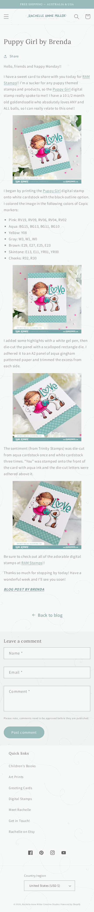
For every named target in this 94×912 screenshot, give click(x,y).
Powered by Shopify (71, 904)
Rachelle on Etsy (22, 831)
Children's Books (22, 766)
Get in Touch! (19, 820)
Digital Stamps (20, 799)
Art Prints (16, 777)
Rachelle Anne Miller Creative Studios (41, 904)
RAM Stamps (31, 562)
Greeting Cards (20, 788)
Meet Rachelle (20, 809)
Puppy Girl (62, 89)
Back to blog (50, 615)
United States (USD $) (44, 886)
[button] (6, 16)
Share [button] (14, 56)
